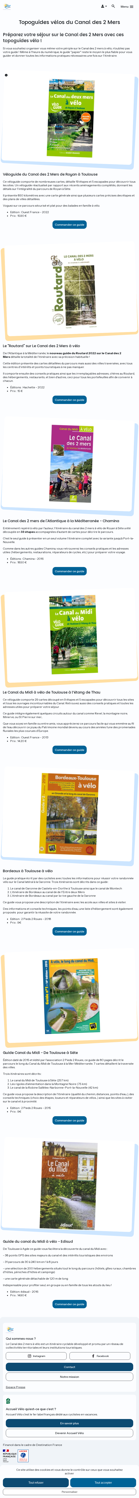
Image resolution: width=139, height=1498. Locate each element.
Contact (69, 1367)
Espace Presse (15, 1387)
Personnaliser (69, 1491)
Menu (125, 6)
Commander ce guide (69, 224)
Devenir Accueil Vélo (69, 1433)
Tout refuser (35, 1482)
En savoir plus (69, 1423)
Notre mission (69, 1377)
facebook (103, 1356)
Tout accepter (103, 1482)
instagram (39, 1356)
